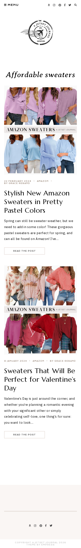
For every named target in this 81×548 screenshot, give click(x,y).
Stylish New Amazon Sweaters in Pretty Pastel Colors (37, 202)
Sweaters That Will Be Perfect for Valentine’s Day (40, 379)
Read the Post (24, 251)
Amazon (43, 181)
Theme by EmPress (40, 545)
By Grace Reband (17, 183)
